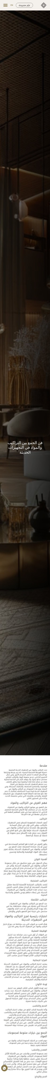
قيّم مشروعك (24, 5)
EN (12, 5)
